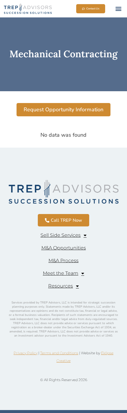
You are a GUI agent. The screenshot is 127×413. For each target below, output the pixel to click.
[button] (118, 9)
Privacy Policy (26, 353)
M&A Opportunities (63, 248)
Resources (60, 286)
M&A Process (63, 260)
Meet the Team (60, 273)
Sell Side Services (60, 235)
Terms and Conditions (59, 353)
